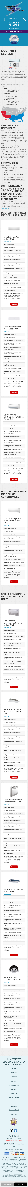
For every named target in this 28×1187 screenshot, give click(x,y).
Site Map (14, 1102)
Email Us (14, 1114)
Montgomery (4, 1166)
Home (14, 1068)
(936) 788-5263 (5, 208)
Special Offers (14, 1085)
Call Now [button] (20, 1184)
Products (14, 1072)
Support (14, 1081)
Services (14, 1077)
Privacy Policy (14, 1098)
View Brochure (7, 241)
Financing (14, 1089)
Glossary (14, 1106)
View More (14, 304)
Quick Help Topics (13, 32)
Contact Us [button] (7, 1184)
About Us (14, 1093)
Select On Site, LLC (18, 1174)
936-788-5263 (14, 1110)
